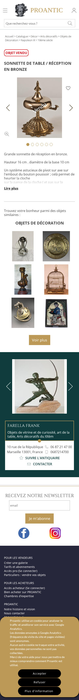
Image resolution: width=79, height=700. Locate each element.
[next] (69, 386)
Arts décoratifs (48, 36)
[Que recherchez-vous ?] (70, 23)
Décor (34, 36)
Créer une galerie (16, 563)
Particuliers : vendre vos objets (25, 575)
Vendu (39, 108)
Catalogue (22, 36)
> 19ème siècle (44, 40)
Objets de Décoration (39, 223)
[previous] (9, 386)
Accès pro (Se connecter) (20, 571)
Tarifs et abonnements (19, 567)
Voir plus (39, 340)
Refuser (40, 682)
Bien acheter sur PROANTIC (22, 592)
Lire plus (11, 188)
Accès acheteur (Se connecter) (24, 588)
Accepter (39, 673)
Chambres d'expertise (19, 596)
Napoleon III (28, 40)
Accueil (9, 36)
